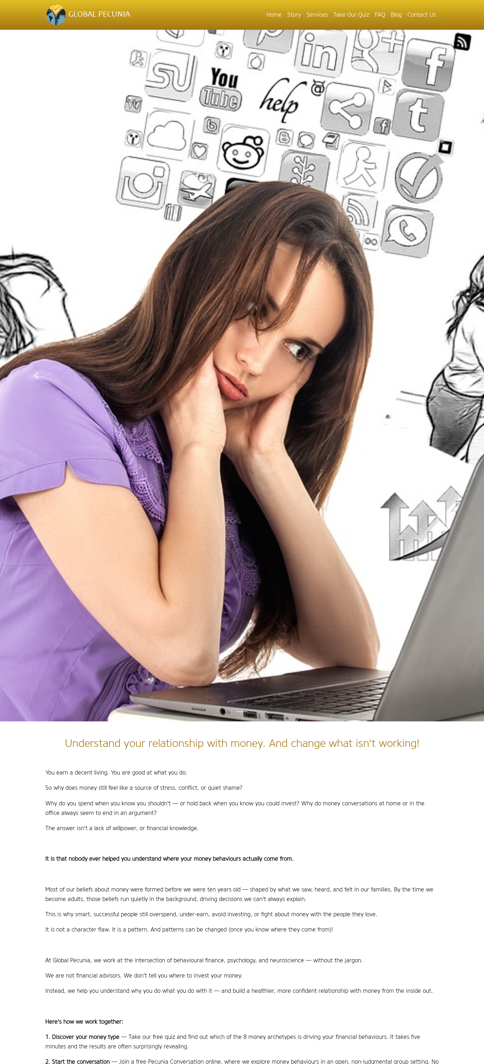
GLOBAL (98, 15)
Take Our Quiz (351, 14)
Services (317, 14)
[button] (36, 375)
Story (294, 14)
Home (274, 14)
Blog (396, 14)
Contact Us (421, 14)
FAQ (380, 14)
